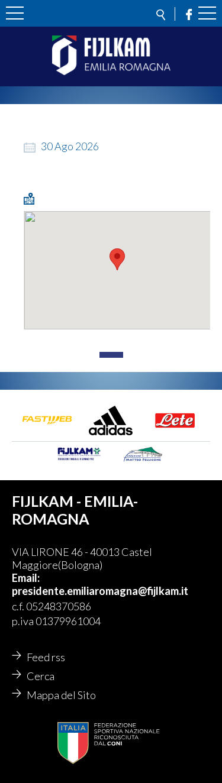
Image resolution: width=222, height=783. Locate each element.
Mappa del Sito (61, 694)
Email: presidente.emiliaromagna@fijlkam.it (100, 584)
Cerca (40, 675)
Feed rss (46, 657)
